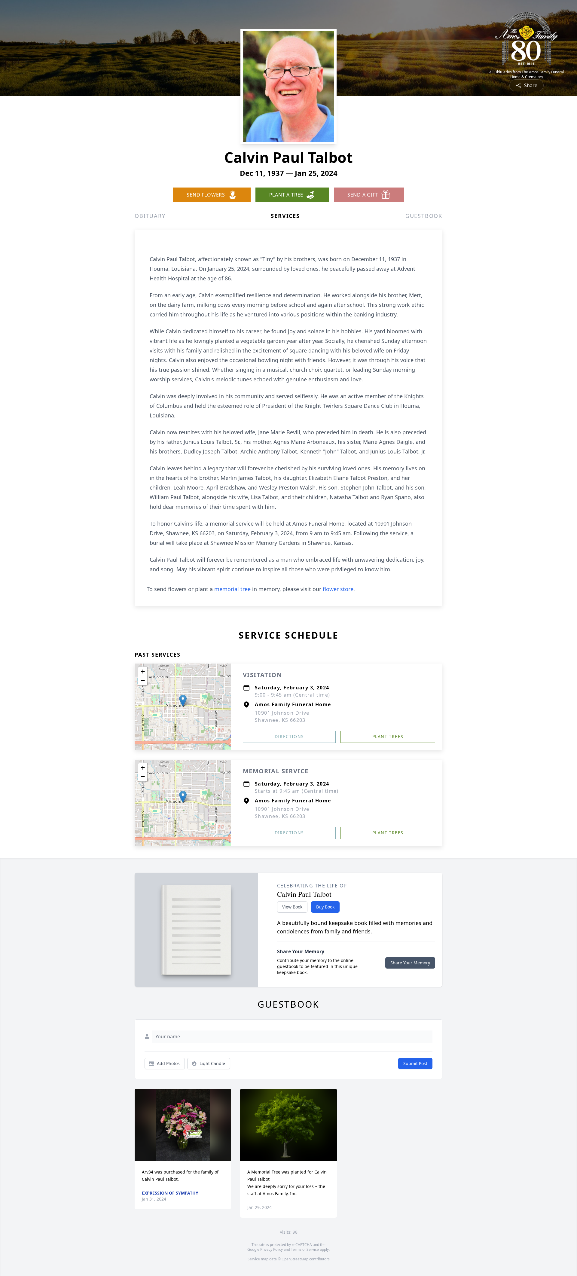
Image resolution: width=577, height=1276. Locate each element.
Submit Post (415, 1063)
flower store (338, 589)
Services (285, 215)
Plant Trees (387, 736)
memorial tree (232, 589)
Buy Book (325, 907)
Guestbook (423, 215)
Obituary (150, 215)
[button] (183, 700)
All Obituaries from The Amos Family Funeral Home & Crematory (526, 74)
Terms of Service (305, 1249)
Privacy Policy (271, 1249)
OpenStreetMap (295, 1259)
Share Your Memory (410, 963)
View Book (292, 907)
